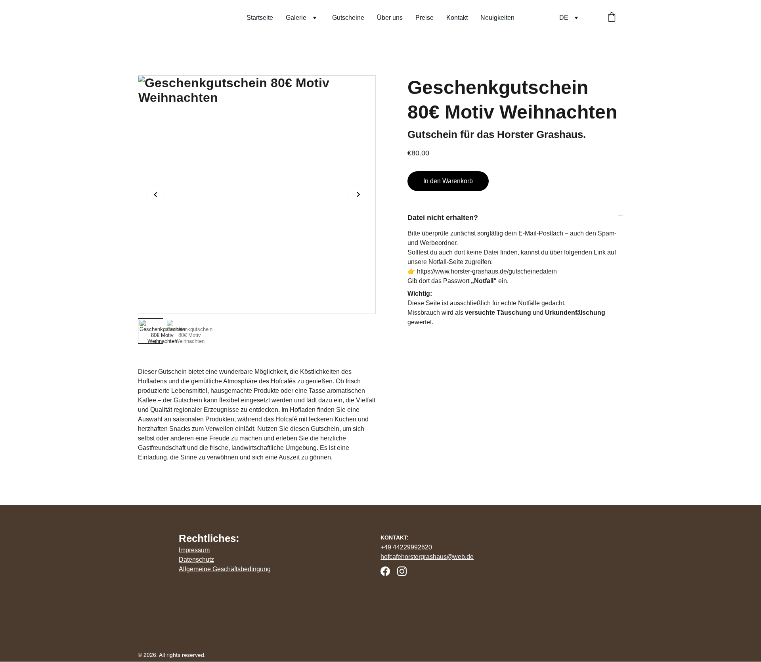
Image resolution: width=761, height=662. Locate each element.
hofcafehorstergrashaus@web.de (427, 556)
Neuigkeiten (497, 17)
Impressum (194, 550)
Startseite (260, 17)
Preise (424, 17)
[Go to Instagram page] (402, 571)
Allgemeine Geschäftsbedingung (225, 569)
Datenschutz (196, 559)
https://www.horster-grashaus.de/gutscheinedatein (487, 271)
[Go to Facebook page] (385, 571)
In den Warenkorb (448, 181)
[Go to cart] (611, 18)
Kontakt (457, 17)
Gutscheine (348, 17)
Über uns (390, 17)
